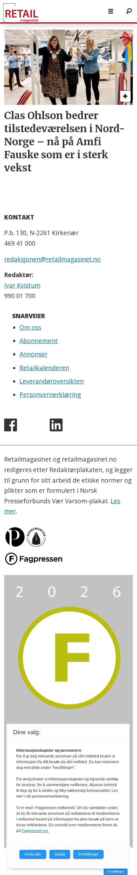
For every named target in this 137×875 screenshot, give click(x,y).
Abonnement (38, 341)
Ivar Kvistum (22, 285)
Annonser (33, 354)
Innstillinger (115, 871)
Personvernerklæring (50, 395)
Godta (59, 854)
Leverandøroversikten (51, 381)
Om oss (30, 327)
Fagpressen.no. (35, 830)
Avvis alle (33, 854)
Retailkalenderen (44, 368)
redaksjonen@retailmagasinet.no (52, 259)
